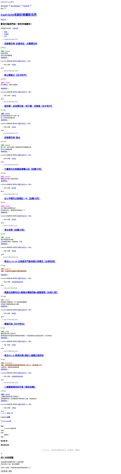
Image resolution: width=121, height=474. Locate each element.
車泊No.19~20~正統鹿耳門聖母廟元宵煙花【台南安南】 (30, 261)
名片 (5, 36)
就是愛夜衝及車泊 (17, 282)
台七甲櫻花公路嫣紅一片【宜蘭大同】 (22, 198)
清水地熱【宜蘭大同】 (15, 230)
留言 (23, 61)
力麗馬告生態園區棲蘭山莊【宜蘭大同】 (23, 169)
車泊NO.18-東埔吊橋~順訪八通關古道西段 (24, 355)
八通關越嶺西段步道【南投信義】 (20, 387)
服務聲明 (77, 450)
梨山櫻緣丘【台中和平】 (16, 75)
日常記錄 (15, 28)
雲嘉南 (14, 313)
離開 (10, 471)
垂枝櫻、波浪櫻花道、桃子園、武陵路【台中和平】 (28, 106)
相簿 (5, 32)
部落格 (6, 34)
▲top (2, 68)
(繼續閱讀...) (4, 57)
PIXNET (47, 450)
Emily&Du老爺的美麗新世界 (19, 14)
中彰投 (14, 64)
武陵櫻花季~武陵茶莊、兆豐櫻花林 (20, 44)
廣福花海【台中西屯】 (15, 324)
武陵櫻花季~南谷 (12, 137)
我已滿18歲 (4, 471)
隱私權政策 (70, 450)
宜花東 (14, 188)
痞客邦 (20, 61)
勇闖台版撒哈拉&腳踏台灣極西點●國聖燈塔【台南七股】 (31, 292)
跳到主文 (3, 19)
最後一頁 (10, 413)
